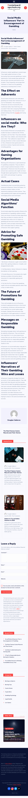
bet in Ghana (8, 763)
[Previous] (21, 715)
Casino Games (17, 46)
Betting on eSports (10, 681)
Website (3, 578)
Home (14, 29)
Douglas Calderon (8, 46)
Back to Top (14, 793)
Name (3, 565)
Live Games (8, 702)
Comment (4, 552)
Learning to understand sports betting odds (12, 734)
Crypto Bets (8, 691)
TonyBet (17, 113)
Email (3, 572)
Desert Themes (17, 784)
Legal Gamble (8, 699)
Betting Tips (8, 684)
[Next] (23, 715)
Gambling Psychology (10, 695)
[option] (14, 730)
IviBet (17, 608)
